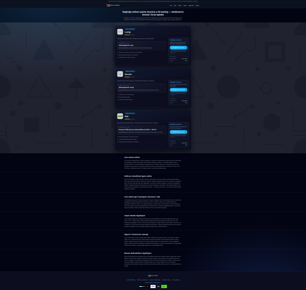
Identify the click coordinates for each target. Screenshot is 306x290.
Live (171, 5)
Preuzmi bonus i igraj (178, 47)
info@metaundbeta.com (155, 282)
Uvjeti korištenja (131, 280)
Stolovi (180, 5)
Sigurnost (191, 5)
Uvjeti (185, 5)
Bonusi (197, 5)
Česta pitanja (175, 280)
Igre (175, 5)
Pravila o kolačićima (155, 280)
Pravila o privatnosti (142, 280)
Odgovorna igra (166, 280)
